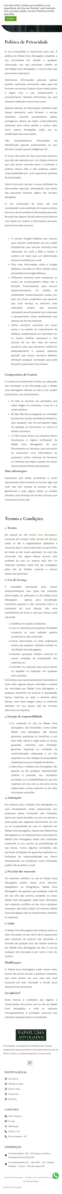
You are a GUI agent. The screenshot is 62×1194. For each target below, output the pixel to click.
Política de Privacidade (12, 1187)
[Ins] (30, 1063)
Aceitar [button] (10, 18)
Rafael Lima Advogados (43, 534)
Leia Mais (9, 14)
